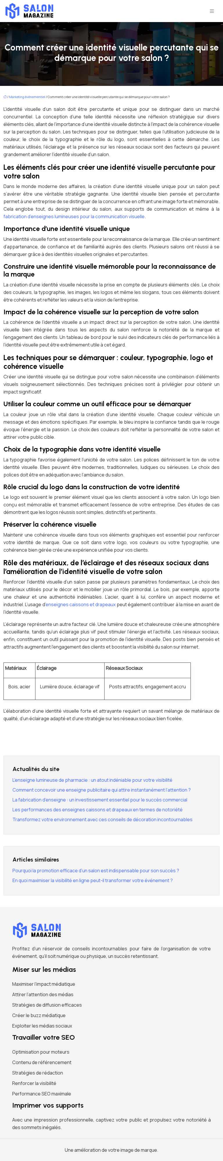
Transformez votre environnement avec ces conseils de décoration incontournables (102, 819)
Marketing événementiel (27, 97)
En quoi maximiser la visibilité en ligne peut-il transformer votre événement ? (92, 880)
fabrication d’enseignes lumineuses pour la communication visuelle (74, 216)
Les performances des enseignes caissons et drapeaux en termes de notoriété (97, 809)
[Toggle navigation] (212, 11)
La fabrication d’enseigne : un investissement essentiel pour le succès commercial (99, 800)
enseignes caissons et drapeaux (81, 604)
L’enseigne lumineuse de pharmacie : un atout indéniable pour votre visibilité (92, 780)
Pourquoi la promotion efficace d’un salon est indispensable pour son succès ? (95, 870)
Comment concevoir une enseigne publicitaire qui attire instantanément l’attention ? (101, 790)
